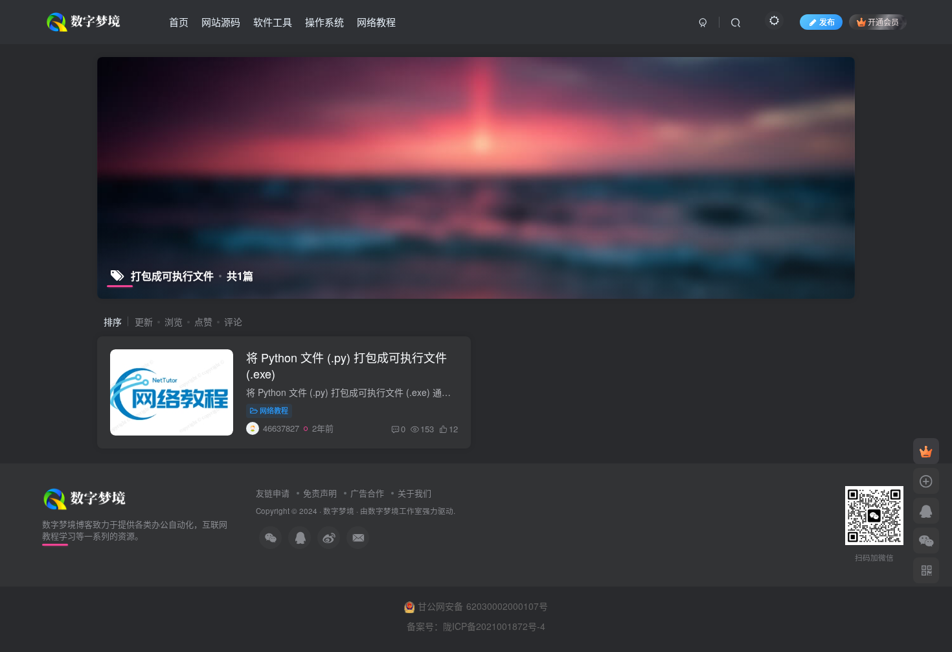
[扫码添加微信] (926, 540)
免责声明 (320, 493)
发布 (827, 21)
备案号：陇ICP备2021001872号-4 (476, 626)
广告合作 (367, 493)
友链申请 (272, 493)
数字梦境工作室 (395, 511)
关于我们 (414, 493)
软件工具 (272, 22)
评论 (233, 321)
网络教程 (376, 22)
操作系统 (324, 22)
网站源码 (220, 22)
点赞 (203, 321)
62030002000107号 (507, 606)
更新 (144, 321)
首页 (178, 22)
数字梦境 (338, 511)
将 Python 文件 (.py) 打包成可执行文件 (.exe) (346, 365)
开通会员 (883, 21)
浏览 (173, 321)
